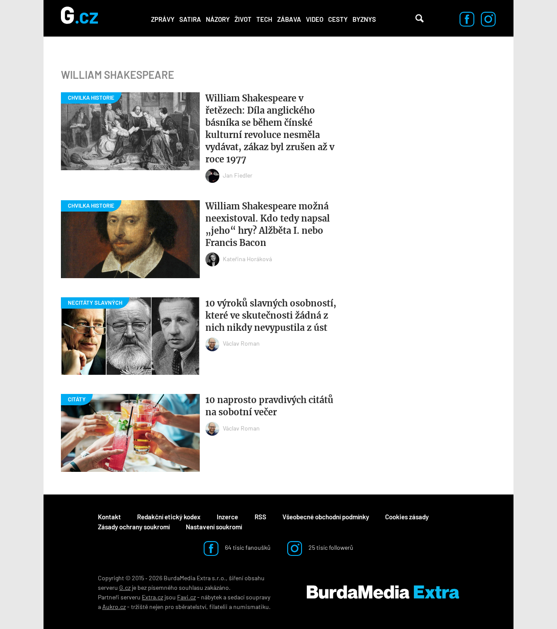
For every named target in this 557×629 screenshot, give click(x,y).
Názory (218, 19)
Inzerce (227, 517)
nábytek (211, 597)
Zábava (289, 19)
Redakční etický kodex (169, 517)
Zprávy (162, 19)
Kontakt (109, 517)
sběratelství (190, 606)
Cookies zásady (407, 517)
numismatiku (251, 606)
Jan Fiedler (237, 175)
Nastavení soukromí (214, 527)
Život (243, 19)
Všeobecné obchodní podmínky (325, 517)
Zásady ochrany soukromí (134, 527)
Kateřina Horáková (247, 258)
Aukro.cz (114, 606)
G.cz (125, 587)
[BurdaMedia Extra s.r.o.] (383, 592)
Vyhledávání (419, 18)
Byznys (364, 19)
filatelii (218, 606)
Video (314, 19)
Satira (190, 19)
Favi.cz (186, 597)
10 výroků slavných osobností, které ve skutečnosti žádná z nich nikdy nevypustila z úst (270, 315)
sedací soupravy (249, 597)
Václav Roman (241, 343)
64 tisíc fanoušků (247, 547)
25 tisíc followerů (330, 547)
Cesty (338, 19)
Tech (264, 19)
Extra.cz (152, 597)
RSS (260, 517)
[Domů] (79, 18)
